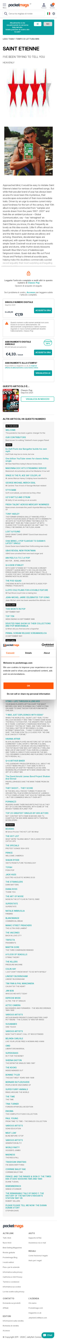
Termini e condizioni (11, 1282)
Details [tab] (28, 653)
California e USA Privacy (12, 1277)
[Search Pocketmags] (5, 14)
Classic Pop (34, 283)
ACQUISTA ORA (43, 310)
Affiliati (5, 1308)
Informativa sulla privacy (12, 1272)
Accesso (31, 292)
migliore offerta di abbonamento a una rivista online (21, 367)
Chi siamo (32, 1303)
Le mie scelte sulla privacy (13, 1292)
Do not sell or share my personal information (28, 694)
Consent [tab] (10, 653)
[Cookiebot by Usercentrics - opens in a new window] (42, 645)
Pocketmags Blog (10, 1257)
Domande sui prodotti (11, 1303)
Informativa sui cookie (12, 1287)
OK (28, 686)
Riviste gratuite (9, 1252)
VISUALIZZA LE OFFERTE (43, 374)
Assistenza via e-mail (37, 1243)
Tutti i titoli (7, 1238)
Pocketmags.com (35, 1308)
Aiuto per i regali (35, 1260)
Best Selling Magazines (12, 1248)
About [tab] (47, 653)
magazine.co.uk (34, 1313)
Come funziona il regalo (38, 1256)
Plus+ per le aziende (11, 1267)
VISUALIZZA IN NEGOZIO (37, 399)
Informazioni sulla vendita (13, 1321)
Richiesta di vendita (11, 1326)
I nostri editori (8, 1262)
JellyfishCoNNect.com (37, 1318)
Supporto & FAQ (34, 1238)
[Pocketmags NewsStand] (18, 5)
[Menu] (4, 5)
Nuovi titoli (7, 1243)
